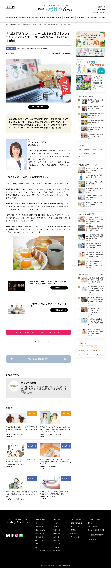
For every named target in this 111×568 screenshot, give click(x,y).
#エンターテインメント (91, 347)
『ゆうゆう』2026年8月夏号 (38, 359)
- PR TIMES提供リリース (43, 551)
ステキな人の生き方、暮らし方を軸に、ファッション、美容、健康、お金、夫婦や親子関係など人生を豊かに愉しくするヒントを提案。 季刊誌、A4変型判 (44, 390)
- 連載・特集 (56, 519)
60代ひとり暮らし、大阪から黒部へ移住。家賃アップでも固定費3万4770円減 (55, 493)
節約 (19, 24)
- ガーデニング (39, 540)
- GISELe (73, 530)
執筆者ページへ (99, 165)
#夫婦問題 (81, 350)
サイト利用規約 (92, 526)
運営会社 (90, 523)
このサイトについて (94, 519)
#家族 (48, 466)
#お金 (18, 48)
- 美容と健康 (39, 526)
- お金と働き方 (39, 533)
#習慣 (27, 48)
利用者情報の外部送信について (96, 535)
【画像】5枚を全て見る (37, 107)
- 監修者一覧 (56, 533)
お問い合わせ (92, 539)
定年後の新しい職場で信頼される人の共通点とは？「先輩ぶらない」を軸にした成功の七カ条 (21, 494)
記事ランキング (100, 12)
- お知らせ (56, 537)
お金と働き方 (13, 24)
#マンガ (81, 347)
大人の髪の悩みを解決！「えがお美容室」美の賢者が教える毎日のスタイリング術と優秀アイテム (21, 429)
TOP (7, 24)
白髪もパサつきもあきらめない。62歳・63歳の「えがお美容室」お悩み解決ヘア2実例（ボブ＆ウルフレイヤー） (55, 429)
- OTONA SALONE (76, 523)
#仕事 (17, 464)
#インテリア (89, 354)
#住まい (49, 496)
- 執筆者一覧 (56, 530)
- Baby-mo (73, 533)
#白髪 (59, 434)
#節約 (38, 48)
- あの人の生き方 (40, 530)
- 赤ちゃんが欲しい (76, 537)
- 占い (37, 544)
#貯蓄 (23, 48)
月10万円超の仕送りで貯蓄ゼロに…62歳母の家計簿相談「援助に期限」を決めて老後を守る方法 (55, 462)
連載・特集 (101, 9)
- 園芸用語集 (56, 551)
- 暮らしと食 (39, 523)
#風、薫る (96, 350)
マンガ (103, 7)
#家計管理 (33, 48)
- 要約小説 (56, 526)
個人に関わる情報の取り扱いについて (96, 530)
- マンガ (55, 523)
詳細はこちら (59, 287)
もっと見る (100, 274)
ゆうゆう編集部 (28, 382)
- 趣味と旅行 (39, 537)
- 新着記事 (56, 540)
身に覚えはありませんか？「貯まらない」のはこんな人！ (38, 332)
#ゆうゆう (44, 48)
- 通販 (37, 547)
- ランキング (56, 544)
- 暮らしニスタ (74, 526)
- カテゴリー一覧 (40, 519)
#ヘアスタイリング (11, 434)
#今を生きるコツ (10, 464)
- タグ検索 (56, 547)
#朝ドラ (89, 350)
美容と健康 (32, 413)
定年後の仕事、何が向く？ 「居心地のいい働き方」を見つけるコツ (21, 461)
